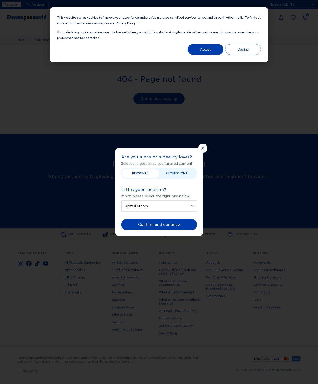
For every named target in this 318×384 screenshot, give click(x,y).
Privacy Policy (125, 23)
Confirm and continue (159, 224)
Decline (243, 49)
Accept (205, 49)
